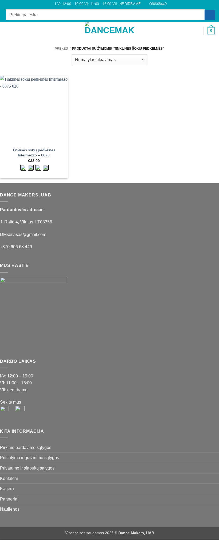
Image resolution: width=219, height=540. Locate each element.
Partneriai (9, 499)
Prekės (61, 48)
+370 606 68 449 (16, 247)
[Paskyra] (197, 31)
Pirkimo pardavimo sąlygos (25, 447)
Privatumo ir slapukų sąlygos (27, 468)
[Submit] (210, 15)
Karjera (7, 488)
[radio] (23, 167)
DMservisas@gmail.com (23, 234)
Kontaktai (9, 478)
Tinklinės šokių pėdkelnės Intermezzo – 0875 (33, 152)
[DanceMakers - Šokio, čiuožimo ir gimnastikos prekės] (110, 31)
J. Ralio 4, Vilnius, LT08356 (26, 222)
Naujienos (9, 509)
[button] (7, 30)
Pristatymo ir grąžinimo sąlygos (29, 457)
